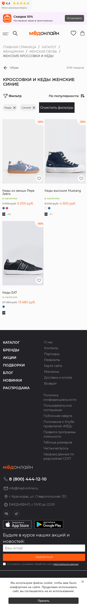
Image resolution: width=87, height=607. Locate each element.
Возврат (50, 383)
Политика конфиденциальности (60, 397)
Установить (74, 18)
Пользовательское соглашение (58, 408)
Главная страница (19, 47)
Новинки (12, 380)
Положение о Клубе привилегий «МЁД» (59, 424)
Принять (43, 600)
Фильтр (15, 96)
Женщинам (13, 51)
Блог (8, 373)
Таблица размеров (58, 442)
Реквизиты (52, 360)
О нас (48, 342)
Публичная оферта (58, 416)
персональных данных (66, 564)
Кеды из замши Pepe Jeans (18, 192)
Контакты (51, 348)
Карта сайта (53, 366)
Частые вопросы (56, 448)
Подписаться (44, 557)
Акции (9, 358)
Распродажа (16, 388)
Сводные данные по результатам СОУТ (59, 456)
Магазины (51, 372)
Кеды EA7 (9, 292)
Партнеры (52, 354)
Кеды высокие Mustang (63, 191)
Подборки (14, 365)
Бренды (11, 350)
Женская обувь (43, 51)
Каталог (49, 47)
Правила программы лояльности (60, 434)
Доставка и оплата (58, 377)
